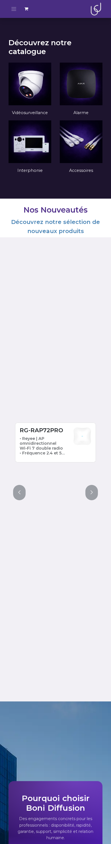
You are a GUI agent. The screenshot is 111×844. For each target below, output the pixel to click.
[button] (19, 492)
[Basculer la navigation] (14, 9)
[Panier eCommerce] (26, 9)
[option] (55, 453)
